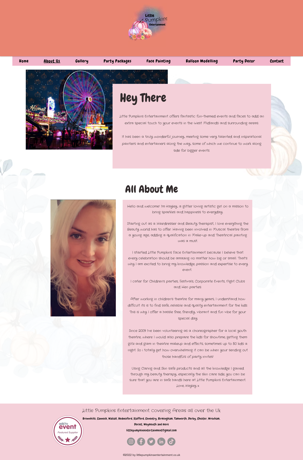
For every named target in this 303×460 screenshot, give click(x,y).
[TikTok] (171, 442)
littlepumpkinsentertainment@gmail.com (151, 430)
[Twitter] (151, 442)
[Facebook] (141, 442)
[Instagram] (131, 442)
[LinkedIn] (161, 442)
